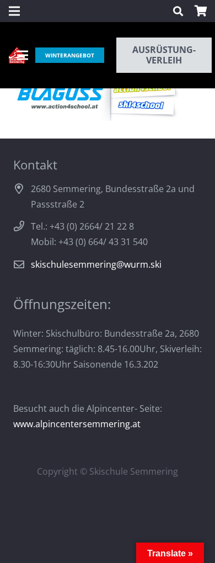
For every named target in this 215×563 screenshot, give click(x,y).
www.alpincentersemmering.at (77, 424)
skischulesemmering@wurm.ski (96, 264)
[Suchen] (178, 11)
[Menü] (22, 55)
